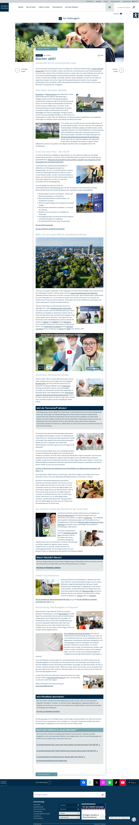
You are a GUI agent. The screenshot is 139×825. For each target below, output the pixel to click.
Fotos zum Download (39, 809)
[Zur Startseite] (4, 7)
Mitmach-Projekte (88, 591)
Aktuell (20, 7)
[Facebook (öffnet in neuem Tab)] (83, 782)
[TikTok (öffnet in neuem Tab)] (116, 782)
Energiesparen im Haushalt (52, 326)
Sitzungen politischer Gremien (41, 814)
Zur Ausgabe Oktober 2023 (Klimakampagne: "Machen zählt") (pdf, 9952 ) (59, 757)
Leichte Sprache (127, 1)
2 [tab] (82, 812)
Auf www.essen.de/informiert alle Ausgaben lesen (51, 760)
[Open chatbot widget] (134, 820)
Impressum (103, 824)
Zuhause (79, 596)
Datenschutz (97, 824)
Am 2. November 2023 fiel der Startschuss (77, 633)
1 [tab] (82, 810)
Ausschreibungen (38, 818)
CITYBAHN (55, 322)
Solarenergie (67, 322)
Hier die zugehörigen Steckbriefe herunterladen (50, 229)
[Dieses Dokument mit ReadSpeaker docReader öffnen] (42, 471)
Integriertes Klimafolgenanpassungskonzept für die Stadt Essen (80, 137)
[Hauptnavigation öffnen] (109, 7)
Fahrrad (61, 329)
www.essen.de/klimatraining (44, 686)
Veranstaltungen (37, 811)
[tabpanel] (94, 812)
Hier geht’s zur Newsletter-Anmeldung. (48, 711)
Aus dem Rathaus (71, 7)
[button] (135, 1)
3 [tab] (82, 815)
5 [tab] (82, 819)
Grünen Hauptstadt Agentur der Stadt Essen (84, 293)
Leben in (44, 7)
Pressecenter (37, 804)
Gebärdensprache (115, 1)
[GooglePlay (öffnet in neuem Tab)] (132, 782)
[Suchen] (133, 7)
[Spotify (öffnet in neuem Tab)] (109, 782)
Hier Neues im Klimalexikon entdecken (48, 568)
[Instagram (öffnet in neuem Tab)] (103, 782)
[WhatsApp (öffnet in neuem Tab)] (90, 782)
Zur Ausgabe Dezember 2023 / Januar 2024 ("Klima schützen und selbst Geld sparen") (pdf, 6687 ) (67, 745)
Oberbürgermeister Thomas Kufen (61, 308)
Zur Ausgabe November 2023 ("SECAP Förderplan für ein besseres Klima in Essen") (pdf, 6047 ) (66, 751)
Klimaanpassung (51, 94)
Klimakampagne (41, 383)
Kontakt (106, 1)
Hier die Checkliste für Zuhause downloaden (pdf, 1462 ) (54, 599)
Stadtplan (98, 1)
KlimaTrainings (63, 614)
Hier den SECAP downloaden (44, 225)
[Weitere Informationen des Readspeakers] (121, 14)
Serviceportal (57, 7)
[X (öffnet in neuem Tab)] (96, 782)
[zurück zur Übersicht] (69, 52)
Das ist (31, 7)
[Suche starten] (103, 795)
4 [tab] (82, 817)
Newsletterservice (38, 807)
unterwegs (92, 596)
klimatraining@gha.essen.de (56, 678)
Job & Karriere (89, 1)
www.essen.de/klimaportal (65, 515)
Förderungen (66, 386)
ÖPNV (68, 329)
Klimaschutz (39, 94)
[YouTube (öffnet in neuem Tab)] (122, 782)
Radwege (46, 322)
